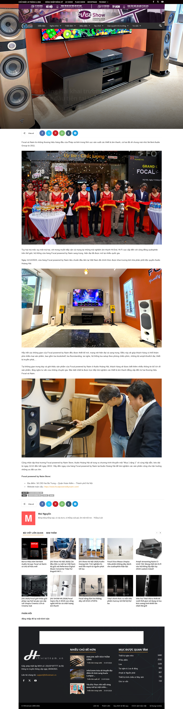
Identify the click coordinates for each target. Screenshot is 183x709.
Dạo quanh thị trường (116, 25)
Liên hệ (96, 706)
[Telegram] (75, 133)
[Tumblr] (68, 133)
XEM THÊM (51, 532)
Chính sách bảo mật (139, 706)
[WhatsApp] (62, 133)
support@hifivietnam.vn (46, 675)
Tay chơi (97, 25)
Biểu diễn (83, 25)
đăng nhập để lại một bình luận (35, 619)
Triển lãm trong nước (94, 663)
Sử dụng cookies (156, 706)
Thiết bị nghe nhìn (126, 656)
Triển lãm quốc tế (93, 679)
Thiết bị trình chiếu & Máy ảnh (131, 677)
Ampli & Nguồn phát (127, 673)
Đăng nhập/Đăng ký (54, 2)
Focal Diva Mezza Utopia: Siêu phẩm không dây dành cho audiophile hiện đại (119, 564)
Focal (45, 495)
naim (51, 495)
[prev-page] (156, 532)
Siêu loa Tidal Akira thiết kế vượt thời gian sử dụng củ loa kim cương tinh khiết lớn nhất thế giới (149, 602)
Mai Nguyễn (28, 114)
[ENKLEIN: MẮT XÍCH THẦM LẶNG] (77, 660)
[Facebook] (153, 2)
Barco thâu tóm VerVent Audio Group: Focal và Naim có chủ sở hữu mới (34, 564)
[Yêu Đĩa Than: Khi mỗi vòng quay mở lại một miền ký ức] (77, 688)
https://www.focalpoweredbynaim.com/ (61, 487)
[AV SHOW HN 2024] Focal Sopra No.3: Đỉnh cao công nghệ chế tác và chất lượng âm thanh (61, 602)
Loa (120, 664)
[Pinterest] (55, 133)
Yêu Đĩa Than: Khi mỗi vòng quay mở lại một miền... (98, 685)
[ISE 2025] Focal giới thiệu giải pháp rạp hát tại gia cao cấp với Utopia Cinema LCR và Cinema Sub (34, 602)
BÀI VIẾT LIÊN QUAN (33, 532)
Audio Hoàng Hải (36, 493)
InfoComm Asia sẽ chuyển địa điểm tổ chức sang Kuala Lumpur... (99, 673)
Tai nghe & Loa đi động (128, 668)
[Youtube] (162, 2)
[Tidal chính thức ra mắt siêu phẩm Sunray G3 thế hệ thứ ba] (120, 585)
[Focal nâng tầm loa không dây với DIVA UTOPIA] (92, 585)
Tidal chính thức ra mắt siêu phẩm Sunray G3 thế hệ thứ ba (119, 601)
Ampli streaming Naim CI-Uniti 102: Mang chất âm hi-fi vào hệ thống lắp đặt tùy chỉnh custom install (148, 565)
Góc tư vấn (123, 681)
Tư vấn (135, 25)
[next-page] (160, 532)
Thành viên (106, 706)
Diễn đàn (41, 25)
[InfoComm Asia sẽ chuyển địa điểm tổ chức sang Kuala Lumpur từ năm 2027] (77, 674)
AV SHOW (69, 2)
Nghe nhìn (54, 25)
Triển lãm (69, 25)
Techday (102, 2)
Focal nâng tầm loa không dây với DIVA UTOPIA (90, 599)
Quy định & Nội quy (121, 706)
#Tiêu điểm (123, 660)
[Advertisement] (91, 637)
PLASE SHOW (80, 2)
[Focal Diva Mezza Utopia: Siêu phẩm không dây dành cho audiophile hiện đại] (120, 549)
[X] (158, 2)
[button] (160, 26)
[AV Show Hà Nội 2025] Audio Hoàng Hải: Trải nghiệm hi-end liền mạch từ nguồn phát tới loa (91, 565)
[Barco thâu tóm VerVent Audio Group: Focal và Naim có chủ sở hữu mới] (34, 549)
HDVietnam (92, 2)
